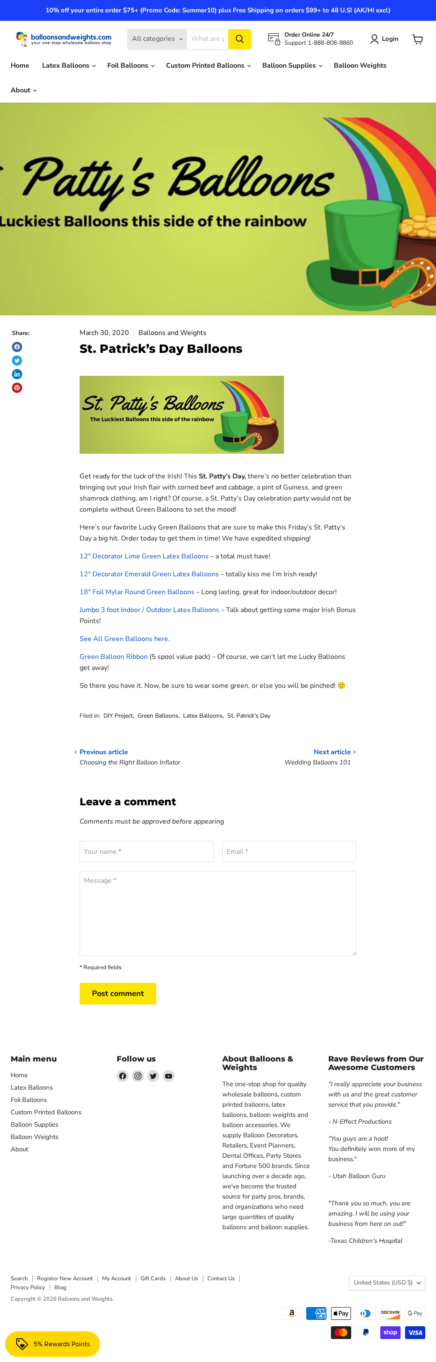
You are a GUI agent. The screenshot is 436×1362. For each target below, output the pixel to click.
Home (20, 65)
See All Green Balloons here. (125, 639)
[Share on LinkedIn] (17, 374)
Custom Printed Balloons (206, 65)
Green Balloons (158, 716)
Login (390, 38)
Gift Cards (153, 1278)
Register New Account (65, 1278)
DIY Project (118, 716)
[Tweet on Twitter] (17, 360)
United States (383, 1283)
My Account (116, 1278)
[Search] (239, 39)
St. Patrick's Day (248, 716)
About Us (186, 1278)
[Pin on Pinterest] (17, 388)
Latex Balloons (66, 65)
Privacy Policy (28, 1287)
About (21, 90)
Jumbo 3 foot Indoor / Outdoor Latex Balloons (149, 610)
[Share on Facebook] (17, 347)
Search (19, 1278)
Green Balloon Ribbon (114, 656)
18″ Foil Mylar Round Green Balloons (137, 592)
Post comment (118, 993)
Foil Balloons (128, 65)
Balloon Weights (360, 65)
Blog (60, 1287)
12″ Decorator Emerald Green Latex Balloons (149, 574)
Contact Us (221, 1278)
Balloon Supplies (290, 65)
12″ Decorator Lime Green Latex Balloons (144, 556)
